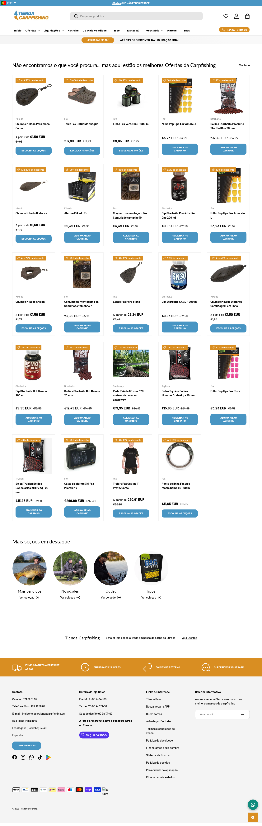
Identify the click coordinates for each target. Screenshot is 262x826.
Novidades (70, 591)
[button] (247, 16)
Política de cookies (158, 762)
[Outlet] (111, 568)
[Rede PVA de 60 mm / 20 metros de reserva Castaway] (131, 363)
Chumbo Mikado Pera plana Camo (33, 126)
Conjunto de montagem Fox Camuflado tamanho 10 (130, 215)
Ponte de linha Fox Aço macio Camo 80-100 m (176, 485)
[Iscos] (151, 568)
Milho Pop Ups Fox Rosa (225, 391)
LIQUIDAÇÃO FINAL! (98, 39)
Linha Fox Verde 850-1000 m (131, 124)
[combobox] (136, 16)
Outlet (110, 591)
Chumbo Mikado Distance (31, 213)
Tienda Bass (153, 699)
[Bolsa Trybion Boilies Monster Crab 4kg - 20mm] (180, 363)
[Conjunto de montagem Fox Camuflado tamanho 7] (82, 274)
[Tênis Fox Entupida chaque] (82, 96)
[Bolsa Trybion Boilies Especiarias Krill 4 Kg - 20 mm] (34, 456)
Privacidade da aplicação (162, 769)
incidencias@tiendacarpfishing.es (43, 713)
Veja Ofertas (189, 637)
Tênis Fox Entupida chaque (81, 124)
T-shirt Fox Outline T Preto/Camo (126, 485)
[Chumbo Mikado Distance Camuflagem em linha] (228, 274)
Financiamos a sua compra (162, 747)
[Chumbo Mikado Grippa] (34, 274)
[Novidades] (70, 568)
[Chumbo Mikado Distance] (34, 185)
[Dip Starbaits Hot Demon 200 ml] (34, 363)
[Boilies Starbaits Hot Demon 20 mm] (82, 363)
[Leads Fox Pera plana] (131, 274)
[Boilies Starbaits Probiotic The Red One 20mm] (228, 96)
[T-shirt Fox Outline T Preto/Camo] (131, 456)
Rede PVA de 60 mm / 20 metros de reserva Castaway (128, 395)
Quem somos (154, 713)
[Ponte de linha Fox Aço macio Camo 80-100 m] (180, 456)
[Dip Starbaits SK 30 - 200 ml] (180, 274)
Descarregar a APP (158, 706)
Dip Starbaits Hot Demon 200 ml (31, 393)
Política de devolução (159, 740)
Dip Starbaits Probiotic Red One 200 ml (179, 215)
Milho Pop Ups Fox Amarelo (179, 124)
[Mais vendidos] (29, 568)
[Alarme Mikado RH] (82, 185)
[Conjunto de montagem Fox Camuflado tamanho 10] (131, 185)
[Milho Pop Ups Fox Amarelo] (180, 96)
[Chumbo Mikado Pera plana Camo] (34, 96)
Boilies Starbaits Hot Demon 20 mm (82, 393)
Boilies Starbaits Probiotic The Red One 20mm (227, 126)
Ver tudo (244, 65)
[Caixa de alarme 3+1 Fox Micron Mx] (82, 456)
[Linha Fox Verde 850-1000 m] (131, 96)
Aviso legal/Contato (158, 721)
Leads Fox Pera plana (126, 301)
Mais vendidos (29, 591)
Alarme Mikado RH (75, 213)
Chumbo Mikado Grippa (30, 301)
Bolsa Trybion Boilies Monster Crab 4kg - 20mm (178, 393)
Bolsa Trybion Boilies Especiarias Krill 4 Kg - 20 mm (32, 488)
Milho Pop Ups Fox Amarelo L (227, 215)
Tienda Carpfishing (28, 808)
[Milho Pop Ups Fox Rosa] (228, 363)
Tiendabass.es (26, 745)
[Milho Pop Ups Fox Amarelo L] (228, 185)
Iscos (151, 591)
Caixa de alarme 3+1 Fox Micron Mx (79, 485)
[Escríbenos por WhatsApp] (253, 805)
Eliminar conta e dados (160, 777)
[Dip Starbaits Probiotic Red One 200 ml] (180, 185)
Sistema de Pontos (158, 755)
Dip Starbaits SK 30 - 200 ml (180, 301)
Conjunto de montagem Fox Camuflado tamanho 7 (81, 304)
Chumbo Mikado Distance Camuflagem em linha (226, 304)
